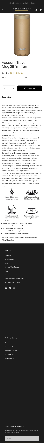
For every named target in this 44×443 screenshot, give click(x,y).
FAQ (6, 263)
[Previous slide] (11, 3)
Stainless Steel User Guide (14, 279)
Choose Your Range (12, 267)
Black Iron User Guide (12, 275)
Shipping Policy (10, 358)
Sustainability (9, 259)
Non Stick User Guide (12, 282)
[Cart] (41, 9)
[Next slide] (33, 3)
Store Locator (9, 347)
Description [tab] (6, 97)
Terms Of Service (11, 351)
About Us (8, 255)
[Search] (7, 9)
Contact (7, 343)
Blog (6, 271)
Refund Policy (9, 354)
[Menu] (2, 9)
